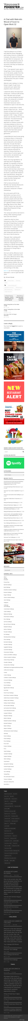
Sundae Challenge (7, 769)
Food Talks (6, 690)
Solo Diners (7, 843)
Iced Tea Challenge (8, 621)
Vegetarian (7, 855)
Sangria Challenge (7, 756)
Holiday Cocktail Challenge (9, 703)
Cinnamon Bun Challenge (9, 664)
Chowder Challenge (8, 662)
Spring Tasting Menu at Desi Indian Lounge (11, 305)
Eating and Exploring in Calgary (10, 505)
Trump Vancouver (8, 291)
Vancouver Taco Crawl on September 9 (12, 490)
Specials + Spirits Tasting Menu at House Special (9, 298)
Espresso (7, 813)
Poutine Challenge (7, 746)
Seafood (15, 840)
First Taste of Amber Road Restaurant (11, 520)
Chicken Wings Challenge (9, 659)
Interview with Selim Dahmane (11, 912)
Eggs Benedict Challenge (9, 687)
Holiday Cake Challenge (9, 700)
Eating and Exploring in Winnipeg (10, 502)
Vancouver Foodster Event (10, 853)
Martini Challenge (7, 718)
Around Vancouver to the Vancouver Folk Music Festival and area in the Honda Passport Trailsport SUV (13, 483)
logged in (14, 326)
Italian (6, 823)
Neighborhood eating (9, 828)
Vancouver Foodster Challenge (11, 850)
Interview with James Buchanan (11, 872)
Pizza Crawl (6, 743)
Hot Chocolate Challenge (9, 705)
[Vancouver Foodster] (14, 9)
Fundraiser (14, 816)
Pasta (15, 835)
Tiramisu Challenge (8, 779)
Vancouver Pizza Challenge (11, 960)
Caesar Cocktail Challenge (9, 597)
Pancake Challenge (8, 631)
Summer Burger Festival (9, 766)
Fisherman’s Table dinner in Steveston (12, 498)
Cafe (6, 801)
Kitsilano (12, 823)
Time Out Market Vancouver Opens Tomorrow (13, 539)
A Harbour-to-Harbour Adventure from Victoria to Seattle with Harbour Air (14, 1009)
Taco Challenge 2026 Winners (10, 523)
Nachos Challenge (7, 629)
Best (12, 796)
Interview (15, 821)
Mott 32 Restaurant (8, 289)
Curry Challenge (7, 682)
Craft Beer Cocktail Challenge (10, 677)
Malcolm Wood (19, 287)
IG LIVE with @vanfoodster (9, 710)
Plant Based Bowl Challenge (9, 637)
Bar (15, 793)
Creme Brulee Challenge (9, 609)
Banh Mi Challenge (7, 584)
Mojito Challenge (7, 725)
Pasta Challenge (7, 738)
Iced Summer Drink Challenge (10, 708)
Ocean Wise (7, 835)
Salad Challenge (7, 751)
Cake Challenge (7, 600)
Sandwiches (8, 840)
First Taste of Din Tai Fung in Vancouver (10, 315)
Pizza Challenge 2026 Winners (11, 954)
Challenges (6, 605)
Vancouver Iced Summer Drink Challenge (12, 494)
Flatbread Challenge (8, 614)
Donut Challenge (7, 685)
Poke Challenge (7, 639)
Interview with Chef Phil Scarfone (19, 298)
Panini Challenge (7, 736)
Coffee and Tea (8, 803)
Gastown (7, 818)
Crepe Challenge (7, 611)
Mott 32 (6, 270)
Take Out (7, 845)
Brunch (14, 798)
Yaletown (7, 863)
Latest (6, 282)
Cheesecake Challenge (8, 652)
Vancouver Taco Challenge (9, 537)
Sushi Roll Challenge (8, 649)
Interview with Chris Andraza (11, 907)
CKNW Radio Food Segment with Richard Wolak (13, 667)
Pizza (6, 838)
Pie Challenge (6, 634)
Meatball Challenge (8, 626)
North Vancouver (8, 833)
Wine (6, 860)
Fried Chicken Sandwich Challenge (11, 695)
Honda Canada (15, 818)
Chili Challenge (7, 606)
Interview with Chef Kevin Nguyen (12, 896)
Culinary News (11, 280)
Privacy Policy (6, 582)
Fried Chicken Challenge (9, 616)
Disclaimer (6, 579)
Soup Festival (6, 761)
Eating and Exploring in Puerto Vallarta (12, 511)
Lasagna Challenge (8, 713)
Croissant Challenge (8, 680)
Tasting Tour (15, 845)
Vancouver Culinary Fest (9, 781)
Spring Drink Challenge (8, 764)
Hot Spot (7, 821)
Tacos (15, 843)
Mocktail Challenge (8, 723)
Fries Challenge (7, 619)
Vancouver (7, 848)
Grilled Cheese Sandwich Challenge (11, 697)
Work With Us (6, 784)
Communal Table (8, 806)
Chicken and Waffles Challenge (10, 654)
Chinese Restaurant (12, 285)
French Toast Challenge (8, 692)
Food (14, 813)
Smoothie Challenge (8, 644)
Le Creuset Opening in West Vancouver (12, 486)
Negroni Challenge (7, 728)
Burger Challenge (7, 595)
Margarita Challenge (8, 715)
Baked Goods (8, 793)
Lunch (6, 826)
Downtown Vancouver (9, 287)
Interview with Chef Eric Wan (11, 902)
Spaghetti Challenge (8, 647)
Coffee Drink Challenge (8, 670)
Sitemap (5, 578)
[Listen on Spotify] (14, 468)
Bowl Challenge (7, 587)
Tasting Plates (7, 774)
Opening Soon (17, 289)
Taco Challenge (7, 771)
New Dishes (7, 830)
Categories (6, 602)
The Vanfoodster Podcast (9, 776)
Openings (6, 733)
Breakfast (7, 798)
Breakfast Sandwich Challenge (10, 589)
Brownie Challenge (8, 592)
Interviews (18, 280)
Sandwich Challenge (8, 753)
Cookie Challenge (7, 675)
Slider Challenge (7, 758)
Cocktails (13, 801)
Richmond (13, 838)
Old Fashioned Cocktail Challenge (11, 731)
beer (6, 796)
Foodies (7, 816)
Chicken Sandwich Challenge (10, 657)
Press (5, 748)
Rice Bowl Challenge (8, 642)
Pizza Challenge (7, 741)
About (5, 577)
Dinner (6, 808)
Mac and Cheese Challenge (9, 624)
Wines (12, 860)
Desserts (17, 806)
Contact (5, 672)
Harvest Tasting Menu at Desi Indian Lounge (12, 310)
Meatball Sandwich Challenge (10, 720)
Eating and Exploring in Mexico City (11, 518)
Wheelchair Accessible (10, 858)
